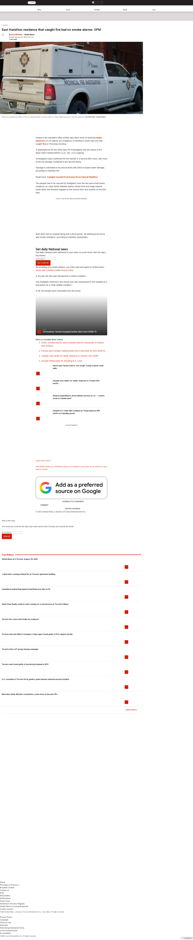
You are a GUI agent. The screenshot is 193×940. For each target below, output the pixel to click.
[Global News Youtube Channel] (85, 862)
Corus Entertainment (8, 930)
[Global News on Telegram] (85, 880)
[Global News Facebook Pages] (17, 862)
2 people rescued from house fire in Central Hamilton (72, 177)
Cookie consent (6, 909)
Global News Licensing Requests (14, 906)
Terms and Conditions (46, 270)
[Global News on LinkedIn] (17, 880)
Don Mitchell (16, 35)
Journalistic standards (73, 501)
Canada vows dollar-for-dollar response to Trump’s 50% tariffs (69, 356)
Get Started (43, 263)
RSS (2, 893)
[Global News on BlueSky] (119, 880)
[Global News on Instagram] (119, 862)
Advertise (4, 925)
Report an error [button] (72, 509)
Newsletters (5, 896)
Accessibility (5, 933)
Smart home (5, 901)
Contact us (4, 890)
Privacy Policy (66, 270)
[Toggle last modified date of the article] (35, 37)
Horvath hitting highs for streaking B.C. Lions (61, 361)
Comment (44, 505)
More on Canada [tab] (43, 339)
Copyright (4, 920)
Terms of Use (5, 922)
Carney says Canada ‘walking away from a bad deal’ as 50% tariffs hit (73, 351)
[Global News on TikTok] (51, 880)
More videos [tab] (57, 339)
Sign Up (7, 536)
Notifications (5, 898)
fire (44, 144)
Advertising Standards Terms (12, 928)
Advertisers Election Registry (12, 904)
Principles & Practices (9, 885)
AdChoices (188, 938)
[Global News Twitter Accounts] (51, 862)
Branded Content (7, 888)
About (2, 882)
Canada (5, 25)
